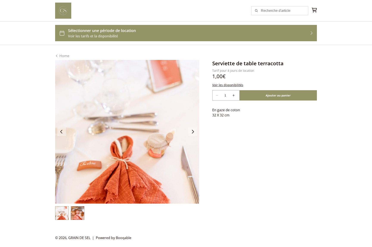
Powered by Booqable (113, 237)
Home (64, 55)
